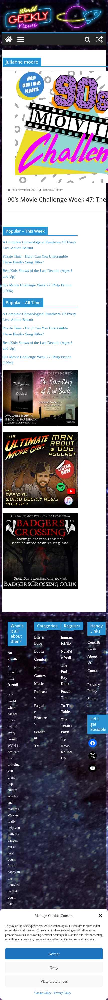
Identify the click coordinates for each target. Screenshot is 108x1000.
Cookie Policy (42, 993)
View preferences (54, 981)
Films (38, 667)
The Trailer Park (66, 726)
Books (39, 651)
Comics (40, 659)
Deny (54, 968)
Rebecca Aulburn (53, 190)
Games (40, 676)
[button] (100, 915)
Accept (54, 954)
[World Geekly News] (54, 5)
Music (39, 684)
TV (36, 746)
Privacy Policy (62, 993)
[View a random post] (99, 39)
